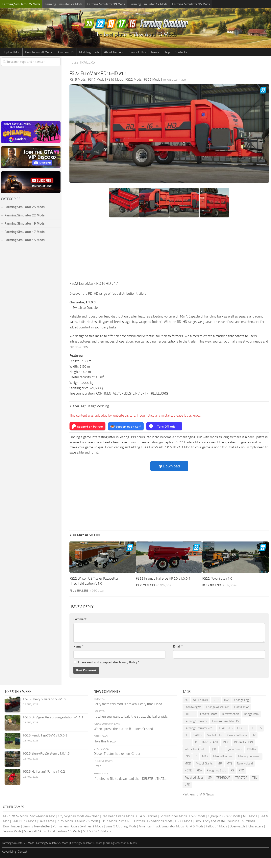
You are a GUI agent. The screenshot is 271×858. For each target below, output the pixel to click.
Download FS (65, 52)
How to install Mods (38, 52)
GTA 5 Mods (195, 826)
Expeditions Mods (160, 821)
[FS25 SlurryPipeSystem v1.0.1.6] (12, 759)
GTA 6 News (205, 794)
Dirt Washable (230, 714)
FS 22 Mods (183, 821)
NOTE (188, 770)
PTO (241, 770)
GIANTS (197, 735)
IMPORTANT (210, 742)
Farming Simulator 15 (225, 721)
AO (186, 700)
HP (254, 735)
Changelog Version (218, 707)
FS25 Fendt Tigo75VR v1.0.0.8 (45, 735)
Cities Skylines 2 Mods (87, 826)
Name (78, 646)
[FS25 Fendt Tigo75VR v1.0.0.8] (12, 741)
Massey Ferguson (249, 756)
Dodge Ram (251, 714)
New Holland (245, 763)
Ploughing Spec (216, 770)
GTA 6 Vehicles (147, 816)
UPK (187, 784)
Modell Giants (204, 763)
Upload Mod (12, 52)
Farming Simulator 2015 (199, 728)
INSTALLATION (243, 742)
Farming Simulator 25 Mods (18, 843)
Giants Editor (137, 52)
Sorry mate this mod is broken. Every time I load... (129, 704)
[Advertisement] (169, 250)
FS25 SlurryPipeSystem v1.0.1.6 (46, 753)
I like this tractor (105, 741)
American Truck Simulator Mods (161, 826)
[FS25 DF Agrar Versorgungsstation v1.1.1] (12, 723)
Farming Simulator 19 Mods (25, 223)
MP (219, 763)
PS (232, 770)
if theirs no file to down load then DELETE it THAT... (130, 779)
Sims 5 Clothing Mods (121, 826)
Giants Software (237, 735)
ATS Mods (250, 816)
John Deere (235, 749)
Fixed (97, 766)
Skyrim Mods (12, 831)
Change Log (241, 700)
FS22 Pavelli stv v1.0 (217, 578)
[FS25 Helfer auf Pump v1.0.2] (12, 777)
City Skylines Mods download (78, 816)
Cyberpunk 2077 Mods (224, 816)
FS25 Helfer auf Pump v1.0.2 (44, 771)
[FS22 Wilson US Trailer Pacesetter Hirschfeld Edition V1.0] (102, 557)
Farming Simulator (196, 721)
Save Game (46, 821)
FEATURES (226, 728)
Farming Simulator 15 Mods (25, 240)
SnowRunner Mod (43, 816)
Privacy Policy (127, 662)
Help (167, 52)
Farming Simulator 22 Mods (25, 215)
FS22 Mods (197, 816)
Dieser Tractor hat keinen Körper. (117, 754)
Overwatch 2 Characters (246, 826)
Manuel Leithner (223, 756)
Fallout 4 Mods (216, 826)
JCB (214, 749)
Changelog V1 (193, 707)
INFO (226, 742)
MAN (205, 756)
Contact (22, 851)
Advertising (9, 851)
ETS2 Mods (109, 821)
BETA (216, 700)
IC (196, 742)
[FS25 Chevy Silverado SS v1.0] (12, 704)
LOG (187, 756)
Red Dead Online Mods (118, 816)
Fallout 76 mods (86, 821)
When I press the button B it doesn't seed (123, 729)
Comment (79, 619)
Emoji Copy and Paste (209, 821)
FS (260, 728)
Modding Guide (89, 52)
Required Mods (194, 777)
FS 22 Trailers (82, 62)
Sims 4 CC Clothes (132, 821)
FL (252, 728)
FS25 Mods (65, 821)
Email (178, 646)
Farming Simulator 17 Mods (25, 232)
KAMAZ (251, 749)
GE (186, 735)
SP (210, 777)
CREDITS (190, 714)
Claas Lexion (241, 707)
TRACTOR (241, 777)
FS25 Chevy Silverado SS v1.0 (44, 699)
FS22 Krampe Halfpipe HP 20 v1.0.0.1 (163, 578)
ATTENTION (200, 700)
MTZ (229, 763)
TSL (254, 777)
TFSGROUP (223, 777)
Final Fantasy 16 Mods (64, 831)
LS (195, 756)
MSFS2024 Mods (15, 816)
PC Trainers (61, 826)
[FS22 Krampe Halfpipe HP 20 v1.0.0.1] (169, 557)
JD (222, 749)
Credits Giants (208, 714)
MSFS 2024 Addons (97, 831)
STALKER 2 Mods (24, 821)
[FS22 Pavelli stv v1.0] (235, 557)
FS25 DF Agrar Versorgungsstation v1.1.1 (53, 717)
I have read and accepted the (108, 662)
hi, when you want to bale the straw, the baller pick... (131, 716)
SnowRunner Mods (173, 816)
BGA (227, 700)
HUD (187, 742)
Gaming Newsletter (36, 826)
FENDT (241, 728)
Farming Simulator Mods (21, 4)
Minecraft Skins (35, 831)
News (155, 52)
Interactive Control (196, 749)
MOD (188, 763)
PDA (199, 770)
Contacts (181, 52)
